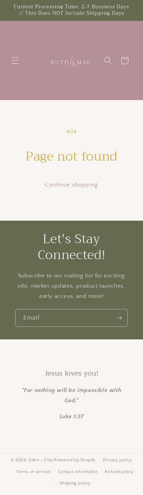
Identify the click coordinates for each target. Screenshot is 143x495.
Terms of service (33, 472)
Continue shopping (71, 184)
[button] (15, 60)
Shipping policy (75, 483)
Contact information (78, 472)
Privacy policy (117, 460)
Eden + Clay (41, 460)
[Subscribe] (119, 318)
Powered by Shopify (75, 460)
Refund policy (119, 472)
